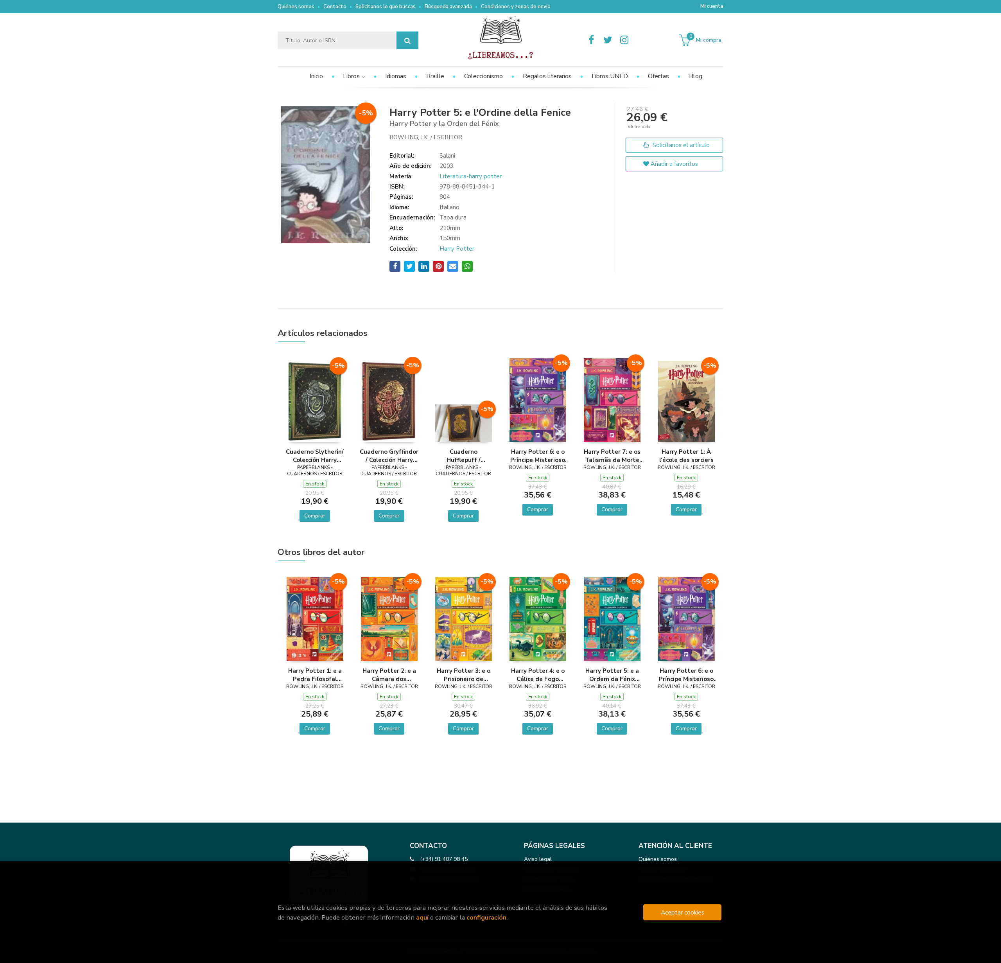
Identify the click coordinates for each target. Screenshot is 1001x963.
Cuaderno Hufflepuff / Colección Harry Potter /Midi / (463, 456)
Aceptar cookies (682, 912)
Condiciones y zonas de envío (516, 6)
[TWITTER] (607, 40)
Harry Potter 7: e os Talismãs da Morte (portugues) (612, 456)
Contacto (334, 6)
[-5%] (315, 401)
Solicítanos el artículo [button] (680, 145)
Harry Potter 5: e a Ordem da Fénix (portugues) (612, 675)
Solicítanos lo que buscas (385, 6)
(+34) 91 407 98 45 (444, 859)
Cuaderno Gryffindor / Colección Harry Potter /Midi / (389, 456)
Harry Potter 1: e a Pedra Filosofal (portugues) (315, 675)
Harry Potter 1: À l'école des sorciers (686, 456)
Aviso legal (538, 859)
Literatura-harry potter (471, 176)
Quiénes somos (296, 6)
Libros (352, 76)
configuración (486, 917)
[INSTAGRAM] (624, 40)
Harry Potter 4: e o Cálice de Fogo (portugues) (538, 675)
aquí (422, 917)
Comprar (314, 515)
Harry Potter (457, 249)
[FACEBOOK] (591, 40)
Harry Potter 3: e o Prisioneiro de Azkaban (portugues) (463, 675)
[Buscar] (407, 40)
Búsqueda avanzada (448, 6)
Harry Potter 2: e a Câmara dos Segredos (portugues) (389, 675)
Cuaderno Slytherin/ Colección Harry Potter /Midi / (315, 456)
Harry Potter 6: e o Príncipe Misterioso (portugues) (537, 456)
